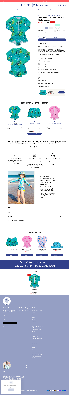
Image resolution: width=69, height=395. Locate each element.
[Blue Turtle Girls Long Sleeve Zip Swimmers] (34, 281)
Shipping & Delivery (36, 331)
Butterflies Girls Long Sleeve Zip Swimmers (42, 250)
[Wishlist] (63, 5)
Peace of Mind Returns (36, 329)
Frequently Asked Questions (16, 220)
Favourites (43, 15)
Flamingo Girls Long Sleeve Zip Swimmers (54, 123)
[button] (61, 5)
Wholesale (34, 340)
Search (33, 317)
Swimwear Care (35, 336)
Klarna (33, 347)
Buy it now (52, 40)
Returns (10, 216)
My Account (34, 319)
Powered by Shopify (34, 390)
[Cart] (65, 5)
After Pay (34, 349)
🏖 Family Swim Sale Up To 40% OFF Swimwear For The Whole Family (17, 1)
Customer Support (13, 225)
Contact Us (34, 343)
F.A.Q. (33, 334)
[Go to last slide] (38, 93)
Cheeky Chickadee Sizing (37, 338)
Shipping (10, 212)
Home (39, 15)
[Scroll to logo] (34, 147)
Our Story (34, 321)
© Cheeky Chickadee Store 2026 (23, 390)
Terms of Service (35, 352)
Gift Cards (34, 323)
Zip (32, 345)
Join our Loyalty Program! (37, 310)
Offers (33, 312)
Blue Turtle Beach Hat (57, 249)
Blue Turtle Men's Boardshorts (50, 92)
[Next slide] (66, 93)
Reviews (33, 314)
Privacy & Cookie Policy (37, 354)
